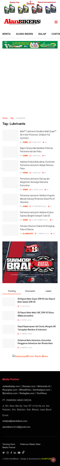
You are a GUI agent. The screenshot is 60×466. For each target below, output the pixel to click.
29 (47, 189)
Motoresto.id (43, 386)
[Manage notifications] (53, 459)
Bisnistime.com (10, 393)
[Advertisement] (30, 85)
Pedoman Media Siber (30, 444)
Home (5, 118)
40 (45, 142)
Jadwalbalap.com (11, 386)
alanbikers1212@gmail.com (16, 426)
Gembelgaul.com (42, 389)
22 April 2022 (37, 189)
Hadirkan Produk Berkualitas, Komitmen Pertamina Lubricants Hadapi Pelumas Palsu (37, 165)
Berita (6, 33)
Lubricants (20, 118)
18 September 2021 (39, 220)
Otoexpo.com (29, 386)
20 (53, 233)
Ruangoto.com (9, 389)
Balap (42, 33)
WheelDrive (25, 389)
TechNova (41, 393)
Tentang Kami (8, 444)
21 (45, 155)
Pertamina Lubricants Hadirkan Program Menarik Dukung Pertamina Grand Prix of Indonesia (37, 199)
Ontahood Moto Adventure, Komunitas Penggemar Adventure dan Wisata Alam (35, 342)
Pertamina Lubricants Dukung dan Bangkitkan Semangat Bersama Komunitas (35, 182)
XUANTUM (46, 458)
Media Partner (8, 447)
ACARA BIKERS (24, 33)
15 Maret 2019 (42, 233)
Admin (25, 142)
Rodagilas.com (27, 393)
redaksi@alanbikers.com (14, 420)
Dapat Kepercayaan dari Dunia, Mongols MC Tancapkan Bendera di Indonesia (37, 328)
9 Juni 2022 (36, 155)
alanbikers (28, 233)
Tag (11, 118)
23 (45, 173)
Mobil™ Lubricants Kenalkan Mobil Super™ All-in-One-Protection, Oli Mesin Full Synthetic (38, 134)
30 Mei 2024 (36, 142)
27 (52, 220)
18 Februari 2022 (38, 206)
